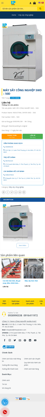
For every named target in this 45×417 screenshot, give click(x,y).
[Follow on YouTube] (35, 340)
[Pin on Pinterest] (20, 192)
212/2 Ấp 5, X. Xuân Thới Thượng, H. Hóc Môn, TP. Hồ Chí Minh (22, 151)
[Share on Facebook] (8, 192)
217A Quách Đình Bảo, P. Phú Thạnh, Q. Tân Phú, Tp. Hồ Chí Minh (22, 165)
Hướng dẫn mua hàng (9, 365)
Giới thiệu (4, 302)
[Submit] (40, 9)
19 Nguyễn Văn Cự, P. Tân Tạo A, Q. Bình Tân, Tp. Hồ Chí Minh (21, 179)
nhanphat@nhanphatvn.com (16, 330)
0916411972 (31, 315)
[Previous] (1, 275)
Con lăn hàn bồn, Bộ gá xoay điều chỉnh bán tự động (11, 282)
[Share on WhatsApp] (4, 192)
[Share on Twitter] (12, 192)
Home (14, 15)
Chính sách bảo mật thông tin (11, 360)
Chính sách (6, 380)
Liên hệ (41, 302)
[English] (39, 3)
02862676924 (9, 175)
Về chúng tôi (6, 388)
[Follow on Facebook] (4, 340)
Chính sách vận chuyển (32, 359)
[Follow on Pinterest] (25, 340)
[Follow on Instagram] (9, 340)
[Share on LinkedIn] (24, 192)
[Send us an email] (20, 340)
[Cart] (35, 3)
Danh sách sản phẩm (30, 302)
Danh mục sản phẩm (16, 302)
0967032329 (9, 161)
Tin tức (4, 384)
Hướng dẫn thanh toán (10, 369)
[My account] (30, 3)
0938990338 (9, 147)
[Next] (43, 275)
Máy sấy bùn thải (31, 281)
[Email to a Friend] (16, 192)
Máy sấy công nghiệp (25, 15)
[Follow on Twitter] (14, 340)
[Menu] (2, 3)
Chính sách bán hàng (31, 369)
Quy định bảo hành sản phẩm (32, 363)
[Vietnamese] (43, 3)
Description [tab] (8, 200)
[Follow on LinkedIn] (30, 340)
